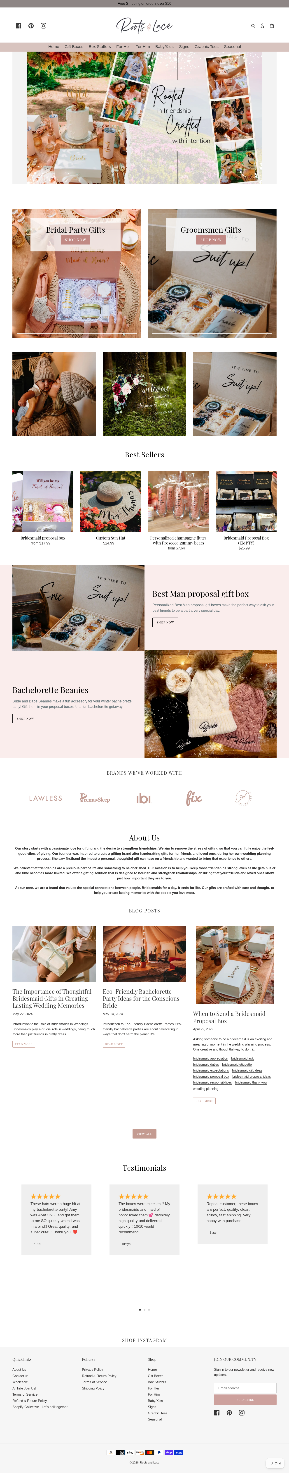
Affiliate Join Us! (24, 1388)
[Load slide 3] (149, 1310)
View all (144, 1134)
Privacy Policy (92, 1369)
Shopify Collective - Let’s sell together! (40, 1407)
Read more (24, 1044)
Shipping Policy (93, 1388)
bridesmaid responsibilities (212, 1082)
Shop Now (165, 622)
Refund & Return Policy (29, 1401)
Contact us (20, 1376)
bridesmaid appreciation (210, 1058)
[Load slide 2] (144, 1310)
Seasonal (155, 1419)
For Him (154, 1394)
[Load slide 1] (140, 1310)
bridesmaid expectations (211, 1070)
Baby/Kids (155, 1401)
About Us (19, 1369)
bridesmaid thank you (251, 1082)
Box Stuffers (157, 1382)
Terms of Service (24, 1394)
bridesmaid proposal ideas (251, 1076)
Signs (152, 1407)
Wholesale (20, 1382)
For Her (153, 1388)
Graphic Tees (158, 1413)
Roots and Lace (149, 1462)
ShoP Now (75, 239)
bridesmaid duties (206, 1064)
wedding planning (205, 1089)
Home (152, 1369)
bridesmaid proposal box (211, 1076)
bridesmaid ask (242, 1058)
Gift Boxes (155, 1376)
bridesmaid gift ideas (247, 1070)
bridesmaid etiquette (237, 1064)
